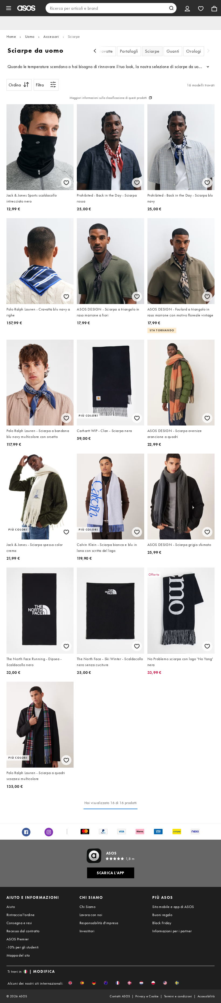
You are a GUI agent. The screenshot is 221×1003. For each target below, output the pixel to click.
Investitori (87, 930)
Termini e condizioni (178, 996)
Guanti (173, 51)
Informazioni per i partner (172, 930)
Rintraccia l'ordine (20, 914)
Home (11, 36)
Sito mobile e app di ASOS (173, 906)
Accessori (51, 36)
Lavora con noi (91, 914)
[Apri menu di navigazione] (8, 8)
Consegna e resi (19, 922)
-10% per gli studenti (22, 947)
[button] (70, 983)
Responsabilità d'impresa (99, 922)
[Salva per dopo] (66, 183)
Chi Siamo (88, 906)
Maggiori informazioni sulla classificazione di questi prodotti (108, 98)
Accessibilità (206, 996)
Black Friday (161, 922)
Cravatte (105, 51)
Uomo (29, 36)
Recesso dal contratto (22, 930)
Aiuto (10, 906)
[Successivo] (208, 51)
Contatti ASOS (120, 996)
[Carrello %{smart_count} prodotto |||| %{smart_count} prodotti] (214, 8)
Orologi (193, 51)
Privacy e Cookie (146, 996)
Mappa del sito (18, 955)
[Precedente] (95, 51)
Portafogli (129, 51)
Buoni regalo (162, 914)
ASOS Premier (17, 939)
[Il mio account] (187, 8)
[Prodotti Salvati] (201, 8)
